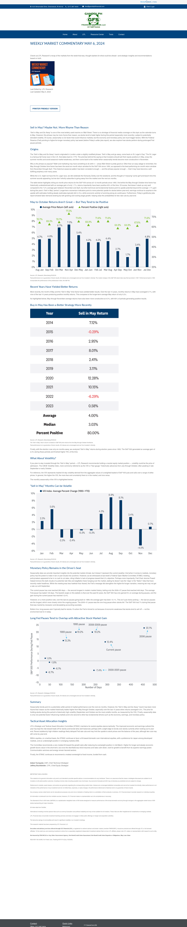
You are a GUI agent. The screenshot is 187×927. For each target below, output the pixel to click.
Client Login (150, 6)
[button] (65, 34)
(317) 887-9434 (73, 6)
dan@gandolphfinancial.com (94, 6)
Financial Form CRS (91, 925)
